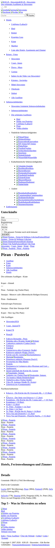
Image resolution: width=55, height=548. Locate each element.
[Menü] (5, 8)
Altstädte (29, 166)
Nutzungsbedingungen (21, 545)
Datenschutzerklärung (41, 545)
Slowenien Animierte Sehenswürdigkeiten (28, 106)
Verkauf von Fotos (8, 531)
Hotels (8, 20)
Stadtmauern (11, 368)
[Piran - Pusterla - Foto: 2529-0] (8, 420)
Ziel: (3, 217)
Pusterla (9, 364)
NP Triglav (31, 144)
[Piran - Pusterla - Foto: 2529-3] (8, 434)
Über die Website (28, 536)
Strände (28, 155)
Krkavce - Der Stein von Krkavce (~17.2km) (24, 398)
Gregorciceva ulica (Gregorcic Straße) (21, 350)
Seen (24, 153)
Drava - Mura (16, 67)
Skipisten (29, 204)
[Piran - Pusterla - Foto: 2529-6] (8, 448)
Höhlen (27, 139)
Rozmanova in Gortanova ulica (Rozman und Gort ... (27, 366)
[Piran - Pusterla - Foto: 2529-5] (8, 443)
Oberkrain (15, 89)
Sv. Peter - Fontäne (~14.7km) (18, 407)
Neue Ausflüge (13, 536)
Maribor (14, 46)
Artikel (39, 536)
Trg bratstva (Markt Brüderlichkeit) (20, 377)
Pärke (25, 146)
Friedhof (9, 348)
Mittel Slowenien (18, 85)
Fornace (10, 346)
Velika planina (22, 128)
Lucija (3, 489)
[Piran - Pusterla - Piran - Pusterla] (15, 248)
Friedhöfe (30, 175)
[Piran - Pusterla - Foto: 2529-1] (8, 425)
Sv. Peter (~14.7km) (14, 409)
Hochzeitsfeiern (37, 200)
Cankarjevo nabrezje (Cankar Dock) (20, 343)
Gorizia (14, 72)
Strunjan (17, 496)
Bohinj (14, 33)
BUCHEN (5, 235)
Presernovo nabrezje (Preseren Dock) (21, 359)
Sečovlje (4, 496)
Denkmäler (31, 173)
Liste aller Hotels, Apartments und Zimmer (28, 50)
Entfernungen (11, 207)
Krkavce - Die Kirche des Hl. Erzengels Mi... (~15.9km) (29, 393)
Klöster (27, 177)
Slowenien (15, 59)
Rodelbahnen (34, 202)
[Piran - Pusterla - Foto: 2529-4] (8, 438)
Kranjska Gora (17, 37)
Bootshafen (32, 193)
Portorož (38, 489)
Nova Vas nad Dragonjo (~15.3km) (20, 414)
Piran (18, 126)
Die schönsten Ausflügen (21, 115)
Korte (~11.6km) (13, 404)
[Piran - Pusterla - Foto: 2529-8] (8, 457)
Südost (14, 93)
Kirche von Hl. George (23, 355)
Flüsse (26, 137)
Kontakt (5, 538)
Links (45, 536)
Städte (25, 184)
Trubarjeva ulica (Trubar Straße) (19, 380)
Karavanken (33, 141)
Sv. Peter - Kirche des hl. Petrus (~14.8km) (23, 411)
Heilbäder (30, 197)
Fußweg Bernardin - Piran (16, 339)
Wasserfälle (32, 157)
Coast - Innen (16, 63)
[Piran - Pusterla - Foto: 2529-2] (8, 429)
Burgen (27, 171)
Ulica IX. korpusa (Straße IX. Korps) (21, 382)
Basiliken (30, 168)
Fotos (8, 263)
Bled (13, 29)
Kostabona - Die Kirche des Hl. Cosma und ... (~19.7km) (29, 400)
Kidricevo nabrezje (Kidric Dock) (20, 352)
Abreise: (4, 227)
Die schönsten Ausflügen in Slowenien (16, 4)
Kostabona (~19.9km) (15, 402)
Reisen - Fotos (12, 54)
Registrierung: (6, 222)
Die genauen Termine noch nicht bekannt (20, 232)
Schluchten (31, 151)
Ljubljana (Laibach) (19, 24)
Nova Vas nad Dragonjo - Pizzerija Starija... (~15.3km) (28, 416)
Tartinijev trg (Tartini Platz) (17, 375)
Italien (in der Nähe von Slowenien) (25, 76)
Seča (51, 489)
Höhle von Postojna (24, 121)
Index (3, 536)
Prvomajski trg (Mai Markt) (17, 362)
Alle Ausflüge (17, 98)
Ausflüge (10, 261)
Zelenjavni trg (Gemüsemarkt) (18, 384)
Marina (9, 357)
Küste (13, 41)
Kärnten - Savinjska (19, 80)
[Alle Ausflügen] (2, 286)
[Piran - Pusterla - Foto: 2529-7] (8, 452)
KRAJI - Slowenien (27, 2)
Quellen (28, 148)
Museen (28, 180)
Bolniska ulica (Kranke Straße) (18, 341)
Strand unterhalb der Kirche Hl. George (22, 371)
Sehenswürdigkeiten (14, 102)
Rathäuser (30, 182)
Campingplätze (37, 195)
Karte (8, 265)
